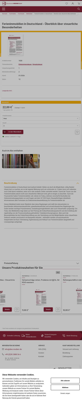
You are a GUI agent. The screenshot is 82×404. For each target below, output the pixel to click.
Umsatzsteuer (37, 64)
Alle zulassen (65, 381)
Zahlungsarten (68, 356)
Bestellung (66, 353)
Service (41, 345)
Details (7, 309)
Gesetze (41, 353)
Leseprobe (7, 91)
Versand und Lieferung (71, 349)
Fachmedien (12, 13)
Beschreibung (10, 183)
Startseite (4, 13)
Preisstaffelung (11, 263)
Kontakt (41, 356)
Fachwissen (21, 13)
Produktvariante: (7, 115)
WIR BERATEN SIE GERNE (11, 345)
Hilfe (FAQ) (42, 349)
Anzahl (4, 123)
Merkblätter (29, 13)
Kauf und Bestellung (71, 345)
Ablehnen (65, 387)
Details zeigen (65, 393)
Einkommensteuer (25, 64)
